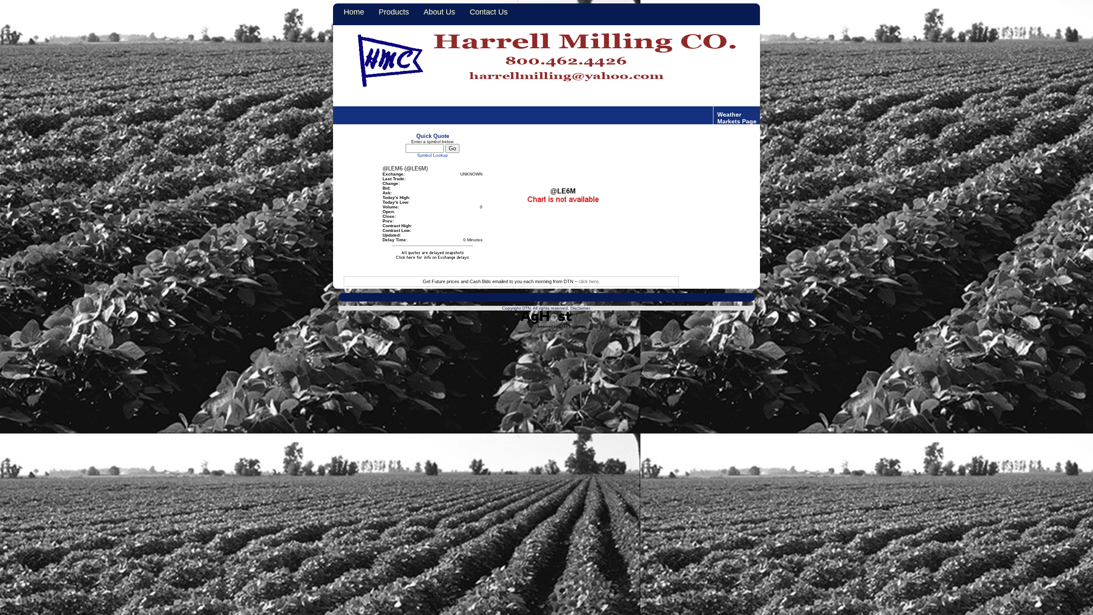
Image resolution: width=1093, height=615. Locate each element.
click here (589, 281)
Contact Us (489, 12)
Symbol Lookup (432, 155)
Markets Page (737, 120)
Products (394, 12)
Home (354, 12)
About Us (439, 12)
